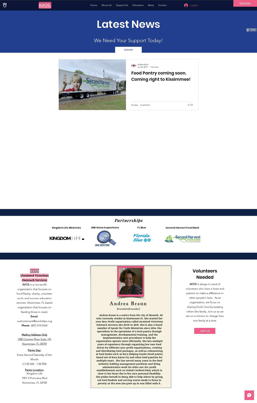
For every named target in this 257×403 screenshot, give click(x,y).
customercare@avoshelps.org (34, 321)
